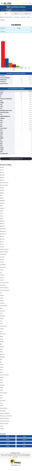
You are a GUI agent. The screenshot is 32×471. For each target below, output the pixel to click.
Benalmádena (3, 228)
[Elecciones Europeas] (16, 7)
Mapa (19, 455)
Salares (1, 382)
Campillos (2, 246)
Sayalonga (2, 385)
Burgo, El (2, 244)
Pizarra (1, 369)
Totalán (1, 405)
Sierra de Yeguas (3, 392)
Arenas (1, 213)
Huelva (7, 442)
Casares (1, 269)
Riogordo (2, 377)
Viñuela (1, 426)
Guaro (1, 313)
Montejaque (2, 356)
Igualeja (1, 318)
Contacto (2, 454)
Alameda (2, 167)
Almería (8, 436)
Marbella (2, 341)
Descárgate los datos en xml (16, 158)
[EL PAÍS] (7, 3)
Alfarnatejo (2, 175)
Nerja (1, 359)
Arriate (1, 216)
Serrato (1, 390)
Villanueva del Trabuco (5, 421)
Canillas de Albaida (4, 251)
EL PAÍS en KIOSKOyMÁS (24, 455)
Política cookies (4, 455)
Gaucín (1, 308)
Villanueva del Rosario (4, 418)
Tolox (1, 397)
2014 (16, 13)
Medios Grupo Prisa (15, 465)
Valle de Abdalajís (3, 408)
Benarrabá (2, 239)
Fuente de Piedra (3, 305)
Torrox (1, 403)
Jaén (24, 442)
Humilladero (2, 315)
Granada (24, 439)
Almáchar (2, 187)
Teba (1, 395)
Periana (1, 367)
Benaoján (2, 236)
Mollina (1, 349)
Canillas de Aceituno (4, 249)
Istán (1, 321)
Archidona (2, 208)
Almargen (2, 190)
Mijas (1, 344)
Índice (14, 456)
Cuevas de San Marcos (5, 290)
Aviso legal (20, 454)
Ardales (1, 210)
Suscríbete (25, 3)
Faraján (1, 298)
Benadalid (2, 221)
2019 (6, 13)
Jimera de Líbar (3, 326)
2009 (26, 13)
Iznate (1, 323)
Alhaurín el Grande (4, 185)
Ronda (1, 380)
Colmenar (2, 274)
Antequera (2, 203)
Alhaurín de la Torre (4, 182)
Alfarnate (2, 172)
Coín (1, 272)
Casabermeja (3, 264)
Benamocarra (3, 233)
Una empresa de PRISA (15, 461)
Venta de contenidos (8, 454)
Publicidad (15, 454)
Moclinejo (2, 346)
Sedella (1, 387)
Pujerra (1, 372)
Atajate (1, 218)
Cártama (2, 262)
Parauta (1, 364)
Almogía (1, 192)
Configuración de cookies (12, 455)
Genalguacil (2, 310)
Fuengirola (2, 303)
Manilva (1, 339)
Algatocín (2, 180)
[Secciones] (2, 3)
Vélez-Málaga (3, 410)
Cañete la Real (3, 254)
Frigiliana (2, 300)
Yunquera (2, 428)
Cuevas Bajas (3, 285)
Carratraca (2, 257)
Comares (2, 277)
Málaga (1, 336)
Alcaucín (2, 169)
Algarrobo (2, 177)
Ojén (1, 362)
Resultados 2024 (17, 10)
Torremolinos (3, 400)
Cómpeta (2, 280)
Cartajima (2, 259)
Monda (1, 351)
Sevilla (24, 446)
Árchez (1, 205)
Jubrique (2, 328)
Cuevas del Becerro (4, 287)
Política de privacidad (26, 454)
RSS (17, 456)
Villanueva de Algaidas (4, 413)
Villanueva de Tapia (4, 423)
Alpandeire (2, 200)
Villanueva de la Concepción (6, 415)
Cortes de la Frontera (4, 282)
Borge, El (2, 241)
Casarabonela (3, 267)
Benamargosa (3, 231)
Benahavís (2, 223)
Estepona (2, 295)
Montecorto (2, 354)
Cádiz (24, 436)
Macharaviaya (3, 333)
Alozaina (2, 198)
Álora (1, 195)
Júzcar (1, 331)
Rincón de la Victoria (4, 374)
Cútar (1, 292)
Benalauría (2, 226)
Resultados (9, 10)
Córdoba (8, 439)
